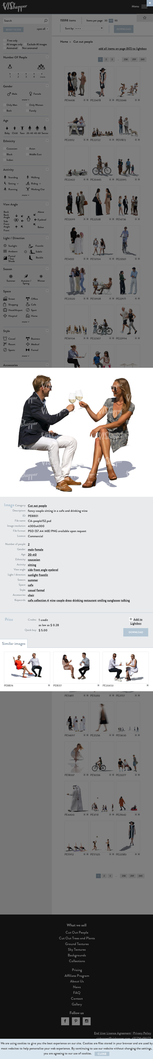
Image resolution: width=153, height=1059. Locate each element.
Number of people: (15, 544)
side (30, 569)
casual (32, 590)
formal (40, 590)
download (136, 632)
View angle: (20, 570)
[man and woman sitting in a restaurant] (76, 668)
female (39, 549)
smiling (101, 600)
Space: (22, 585)
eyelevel (53, 569)
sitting (32, 564)
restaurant (90, 600)
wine (53, 600)
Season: (22, 580)
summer (33, 580)
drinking (78, 600)
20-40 (32, 554)
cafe (30, 585)
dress (68, 600)
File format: (19, 531)
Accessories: (19, 595)
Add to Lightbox (136, 621)
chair (31, 595)
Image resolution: (16, 526)
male (31, 549)
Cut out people (37, 505)
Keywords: (20, 600)
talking (125, 600)
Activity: (21, 565)
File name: (20, 521)
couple (60, 600)
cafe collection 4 (38, 600)
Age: (23, 554)
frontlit (43, 575)
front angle (40, 569)
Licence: (21, 536)
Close (102, 1054)
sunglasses (113, 600)
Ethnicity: (20, 559)
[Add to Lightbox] (49, 685)
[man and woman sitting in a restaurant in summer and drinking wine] (126, 668)
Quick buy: (31, 630)
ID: (24, 516)
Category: (20, 505)
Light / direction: (17, 575)
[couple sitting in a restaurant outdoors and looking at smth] (27, 668)
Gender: (21, 549)
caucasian (34, 559)
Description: (19, 511)
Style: (23, 590)
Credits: (32, 620)
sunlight (33, 575)
